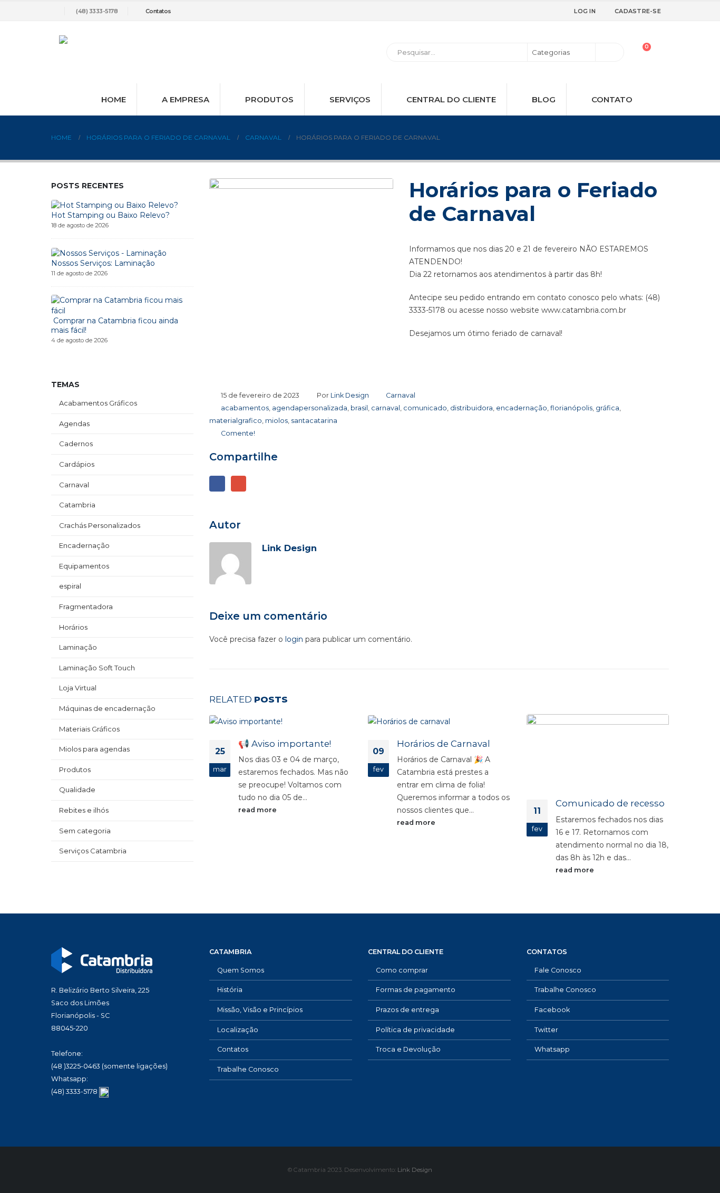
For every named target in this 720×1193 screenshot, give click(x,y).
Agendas (74, 423)
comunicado (425, 408)
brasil (359, 408)
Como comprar (402, 970)
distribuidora (471, 408)
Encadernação (84, 545)
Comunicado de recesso (610, 803)
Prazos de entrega (407, 1010)
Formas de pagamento (415, 990)
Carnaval (400, 395)
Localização (237, 1030)
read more (258, 810)
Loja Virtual (77, 688)
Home (113, 99)
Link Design (349, 395)
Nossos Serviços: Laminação (103, 263)
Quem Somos (240, 970)
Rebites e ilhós (84, 810)
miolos (276, 421)
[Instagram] (542, 11)
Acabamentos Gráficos (98, 403)
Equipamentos (84, 566)
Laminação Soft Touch (97, 667)
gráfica (607, 408)
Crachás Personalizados (99, 525)
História (229, 990)
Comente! (238, 433)
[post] (114, 204)
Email (238, 483)
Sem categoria (85, 830)
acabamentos (245, 408)
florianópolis (571, 408)
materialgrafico (235, 421)
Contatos (158, 11)
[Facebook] (507, 11)
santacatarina (314, 421)
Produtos (269, 99)
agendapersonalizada (309, 408)
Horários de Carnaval (443, 743)
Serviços (350, 99)
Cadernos (76, 443)
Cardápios (76, 464)
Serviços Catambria (93, 850)
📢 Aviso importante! (284, 743)
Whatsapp (552, 1049)
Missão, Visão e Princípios (260, 1010)
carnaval (385, 408)
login (294, 639)
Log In (585, 11)
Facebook (217, 483)
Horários (73, 627)
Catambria (77, 505)
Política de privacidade (415, 1030)
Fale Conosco (557, 970)
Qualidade (77, 789)
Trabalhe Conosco (248, 1069)
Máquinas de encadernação (107, 708)
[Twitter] (525, 11)
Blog (544, 99)
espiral (70, 586)
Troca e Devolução (408, 1049)
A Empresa (185, 99)
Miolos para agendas (94, 749)
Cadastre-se (638, 11)
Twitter (546, 1030)
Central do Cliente (451, 99)
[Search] (609, 52)
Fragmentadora (86, 606)
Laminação (78, 647)
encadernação (521, 408)
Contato (612, 99)
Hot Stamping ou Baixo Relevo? (110, 215)
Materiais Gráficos (89, 729)
